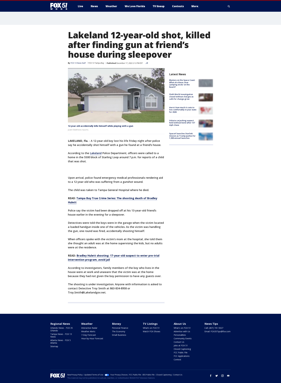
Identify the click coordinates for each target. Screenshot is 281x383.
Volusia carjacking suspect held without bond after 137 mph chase (182, 122)
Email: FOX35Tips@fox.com (217, 331)
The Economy (118, 331)
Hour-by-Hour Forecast (92, 338)
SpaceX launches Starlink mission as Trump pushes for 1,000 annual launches (182, 135)
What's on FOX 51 (182, 328)
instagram (222, 375)
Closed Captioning (182, 349)
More (194, 6)
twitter (216, 375)
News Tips (211, 323)
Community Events (183, 338)
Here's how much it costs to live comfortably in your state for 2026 (182, 109)
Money (116, 323)
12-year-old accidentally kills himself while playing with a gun (100, 126)
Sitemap (54, 346)
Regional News (60, 323)
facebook (210, 375)
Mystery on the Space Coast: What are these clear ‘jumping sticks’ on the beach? (182, 83)
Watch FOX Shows (151, 331)
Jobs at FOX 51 (181, 345)
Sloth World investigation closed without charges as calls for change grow (181, 96)
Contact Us (179, 342)
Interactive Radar (89, 328)
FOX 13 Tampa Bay (96, 63)
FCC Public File (180, 352)
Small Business (119, 335)
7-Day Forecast (88, 335)
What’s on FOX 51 (151, 328)
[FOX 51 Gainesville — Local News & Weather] (60, 6)
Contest (177, 359)
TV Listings (150, 323)
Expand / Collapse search (229, 6)
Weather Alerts (88, 331)
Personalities (180, 335)
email (228, 375)
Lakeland (96, 153)
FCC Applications (182, 356)
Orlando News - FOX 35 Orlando (61, 329)
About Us (180, 323)
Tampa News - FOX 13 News (61, 335)
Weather (87, 323)
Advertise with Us (182, 331)
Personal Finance (120, 328)
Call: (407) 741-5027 (213, 328)
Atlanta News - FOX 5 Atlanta (60, 341)
